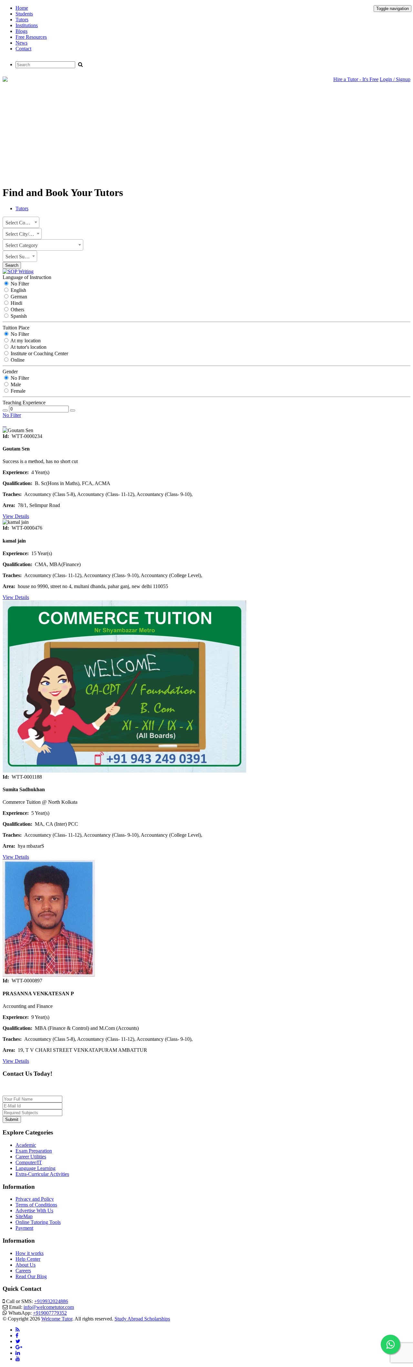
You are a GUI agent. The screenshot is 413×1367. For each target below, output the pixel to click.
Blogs (21, 31)
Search (11, 265)
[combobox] (21, 222)
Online (17, 360)
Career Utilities (30, 1156)
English (17, 290)
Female (17, 391)
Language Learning (35, 1168)
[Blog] (17, 1329)
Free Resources (31, 37)
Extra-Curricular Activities (42, 1174)
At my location (25, 340)
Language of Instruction (27, 277)
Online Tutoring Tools (38, 1222)
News (21, 43)
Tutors (21, 19)
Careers (23, 1270)
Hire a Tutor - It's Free (355, 79)
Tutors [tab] (21, 208)
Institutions (26, 25)
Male (15, 384)
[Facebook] (16, 1335)
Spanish (18, 316)
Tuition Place (16, 327)
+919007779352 (50, 1313)
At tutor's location (27, 347)
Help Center (27, 1259)
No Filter (19, 283)
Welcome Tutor (56, 1318)
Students (24, 13)
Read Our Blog (31, 1276)
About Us (25, 1265)
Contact (23, 48)
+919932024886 (51, 1301)
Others (16, 309)
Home (21, 8)
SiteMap (24, 1216)
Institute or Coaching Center (38, 353)
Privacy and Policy (34, 1199)
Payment (24, 1228)
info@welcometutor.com (49, 1307)
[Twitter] (17, 1341)
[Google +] (18, 1347)
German (18, 296)
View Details (16, 516)
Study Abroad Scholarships (142, 1318)
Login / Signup (395, 79)
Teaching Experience (24, 402)
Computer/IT (28, 1162)
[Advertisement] (206, 134)
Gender (10, 371)
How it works (29, 1253)
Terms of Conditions (36, 1204)
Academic (25, 1145)
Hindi (15, 303)
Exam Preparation (33, 1151)
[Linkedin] (17, 1353)
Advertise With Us (34, 1210)
